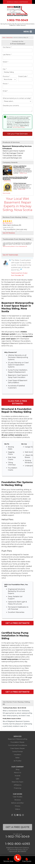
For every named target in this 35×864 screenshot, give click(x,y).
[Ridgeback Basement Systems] (17, 858)
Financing (17, 788)
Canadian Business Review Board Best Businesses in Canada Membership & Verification (15, 178)
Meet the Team (17, 782)
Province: (6, 76)
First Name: (7, 47)
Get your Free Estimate (17, 134)
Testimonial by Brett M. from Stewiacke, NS (15, 246)
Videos (17, 809)
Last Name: (7, 54)
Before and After (17, 803)
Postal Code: (23, 76)
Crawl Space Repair (17, 748)
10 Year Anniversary (19, 183)
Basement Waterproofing (17, 739)
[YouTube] (17, 815)
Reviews (17, 800)
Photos (17, 806)
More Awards (6, 193)
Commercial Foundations (17, 745)
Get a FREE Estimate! (17, 623)
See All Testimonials (10, 255)
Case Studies (17, 797)
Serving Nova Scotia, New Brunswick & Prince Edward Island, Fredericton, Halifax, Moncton (17, 24)
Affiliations (17, 785)
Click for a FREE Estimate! (17, 402)
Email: (5, 91)
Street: (5, 62)
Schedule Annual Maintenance (17, 2)
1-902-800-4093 (17, 843)
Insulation (17, 754)
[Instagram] (23, 815)
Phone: (5, 84)
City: (5, 69)
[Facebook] (12, 815)
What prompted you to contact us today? (17, 98)
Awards (17, 776)
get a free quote (17, 827)
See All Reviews (9, 233)
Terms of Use (16, 127)
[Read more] (23, 173)
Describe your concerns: (11, 105)
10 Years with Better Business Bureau (20, 166)
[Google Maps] (20, 815)
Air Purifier (17, 761)
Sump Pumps (17, 751)
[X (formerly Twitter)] (15, 815)
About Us (17, 772)
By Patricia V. (8, 223)
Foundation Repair (17, 742)
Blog (17, 769)
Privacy (23, 127)
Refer (17, 758)
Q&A (17, 779)
